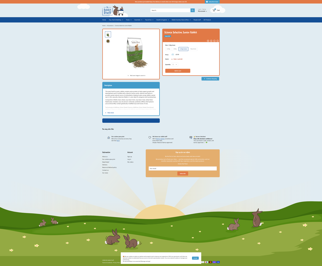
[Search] (193, 10)
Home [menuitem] (104, 20)
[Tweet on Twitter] (214, 40)
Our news (105, 173)
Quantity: (168, 64)
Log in (129, 159)
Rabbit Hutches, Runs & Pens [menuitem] (180, 20)
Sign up (129, 156)
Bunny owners (160, 138)
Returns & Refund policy (109, 167)
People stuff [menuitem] (197, 20)
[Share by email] (217, 40)
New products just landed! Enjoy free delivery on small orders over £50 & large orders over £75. (161, 1)
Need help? (105, 162)
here (118, 140)
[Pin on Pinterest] (211, 40)
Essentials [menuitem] (137, 20)
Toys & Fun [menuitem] (148, 20)
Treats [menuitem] (128, 20)
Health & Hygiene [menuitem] (161, 20)
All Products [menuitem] (207, 20)
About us (105, 156)
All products (110, 25)
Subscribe (183, 173)
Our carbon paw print (108, 159)
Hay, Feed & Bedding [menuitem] (115, 20)
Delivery (104, 164)
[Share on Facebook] (208, 40)
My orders (130, 162)
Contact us (105, 170)
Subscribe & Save (213, 1)
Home (103, 25)
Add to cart (178, 70)
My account (202, 11)
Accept (195, 258)
